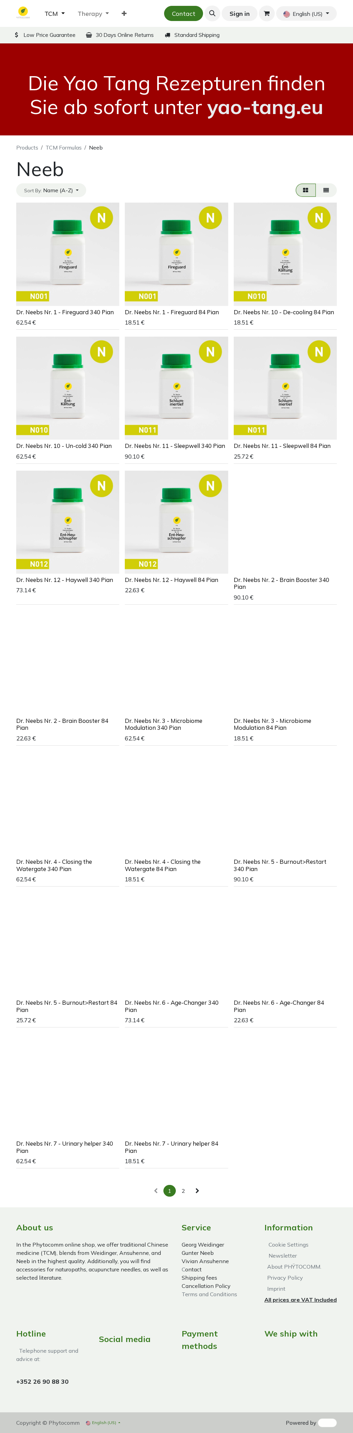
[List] (326, 190)
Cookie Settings (287, 1244)
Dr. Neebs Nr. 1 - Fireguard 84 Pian (172, 312)
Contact (183, 14)
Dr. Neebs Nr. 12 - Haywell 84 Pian (171, 579)
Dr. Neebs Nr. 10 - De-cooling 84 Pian (284, 312)
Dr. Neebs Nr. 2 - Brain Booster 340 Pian (281, 583)
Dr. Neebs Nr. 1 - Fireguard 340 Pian (65, 312)
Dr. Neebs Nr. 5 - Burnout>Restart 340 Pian (280, 865)
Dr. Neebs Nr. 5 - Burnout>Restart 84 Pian (66, 1006)
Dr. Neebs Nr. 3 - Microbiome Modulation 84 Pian (272, 724)
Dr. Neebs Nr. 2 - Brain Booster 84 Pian (62, 724)
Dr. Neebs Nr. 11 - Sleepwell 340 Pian (175, 445)
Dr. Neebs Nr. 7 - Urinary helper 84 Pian (171, 1147)
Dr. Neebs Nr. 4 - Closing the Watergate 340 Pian (54, 865)
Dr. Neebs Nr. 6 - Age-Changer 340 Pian (172, 1006)
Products (27, 147)
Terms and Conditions (209, 1294)
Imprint (274, 1288)
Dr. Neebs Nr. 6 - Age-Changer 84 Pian (279, 1006)
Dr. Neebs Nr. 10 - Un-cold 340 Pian (64, 445)
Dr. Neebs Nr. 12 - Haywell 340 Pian (64, 579)
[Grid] (305, 190)
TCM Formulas (64, 147)
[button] (212, 13)
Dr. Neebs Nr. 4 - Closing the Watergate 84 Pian (163, 865)
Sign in (240, 14)
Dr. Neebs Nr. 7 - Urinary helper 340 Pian (64, 1147)
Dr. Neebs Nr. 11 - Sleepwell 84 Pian (282, 445)
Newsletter (281, 1255)
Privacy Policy (283, 1277)
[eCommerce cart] (267, 13)
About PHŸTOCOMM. (292, 1266)
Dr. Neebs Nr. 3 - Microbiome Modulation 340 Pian (163, 724)
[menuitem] (54, 13)
